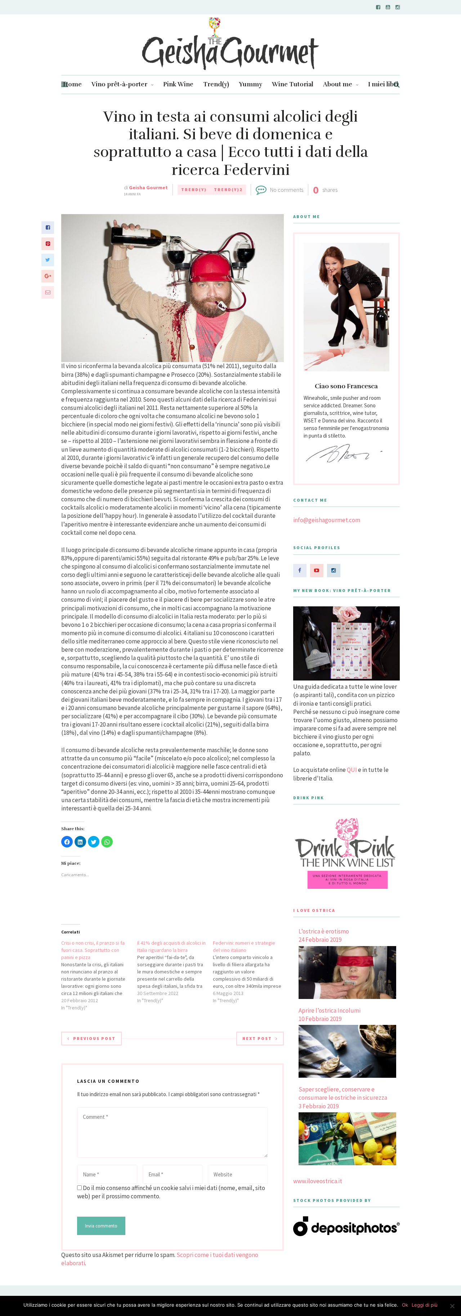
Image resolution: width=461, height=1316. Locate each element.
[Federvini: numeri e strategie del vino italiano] (251, 971)
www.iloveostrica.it (317, 1181)
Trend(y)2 (228, 189)
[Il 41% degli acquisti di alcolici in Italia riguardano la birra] (175, 971)
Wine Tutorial (292, 84)
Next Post (257, 1038)
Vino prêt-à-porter (119, 84)
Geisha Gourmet (148, 187)
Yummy (250, 84)
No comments (286, 189)
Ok (405, 1305)
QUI (352, 770)
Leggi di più (425, 1305)
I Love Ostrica (314, 910)
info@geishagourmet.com (326, 520)
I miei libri (383, 84)
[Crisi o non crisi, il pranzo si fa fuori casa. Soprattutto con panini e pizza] (99, 975)
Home (72, 84)
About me (337, 84)
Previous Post (94, 1038)
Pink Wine (178, 84)
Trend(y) (216, 84)
